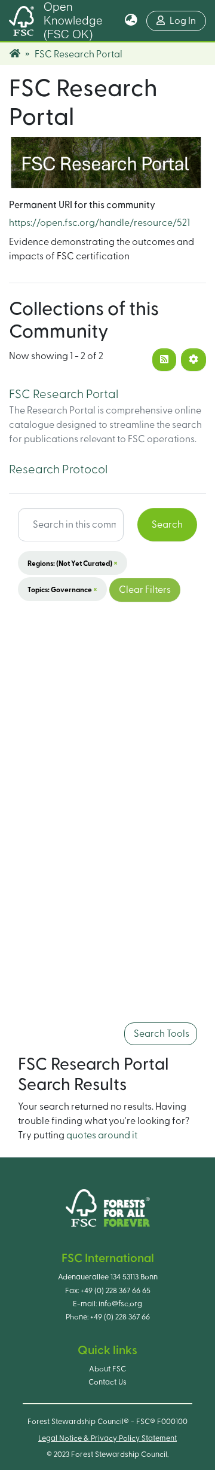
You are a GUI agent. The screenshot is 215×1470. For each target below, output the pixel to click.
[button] (131, 21)
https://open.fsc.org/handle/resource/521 (99, 223)
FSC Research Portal (63, 394)
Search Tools (160, 1034)
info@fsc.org (120, 1303)
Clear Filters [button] (145, 590)
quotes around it (101, 1135)
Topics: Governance (62, 589)
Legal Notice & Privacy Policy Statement (107, 1438)
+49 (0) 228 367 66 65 (115, 1290)
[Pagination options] (193, 359)
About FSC (107, 1369)
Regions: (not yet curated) (72, 563)
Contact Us (107, 1382)
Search (167, 524)
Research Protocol (58, 470)
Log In (188, 21)
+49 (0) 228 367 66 (120, 1317)
